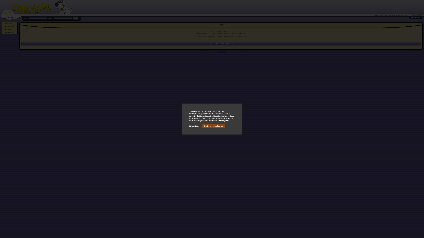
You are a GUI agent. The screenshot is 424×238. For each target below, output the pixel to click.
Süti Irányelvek (223, 121)
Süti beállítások (194, 126)
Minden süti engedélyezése (213, 126)
